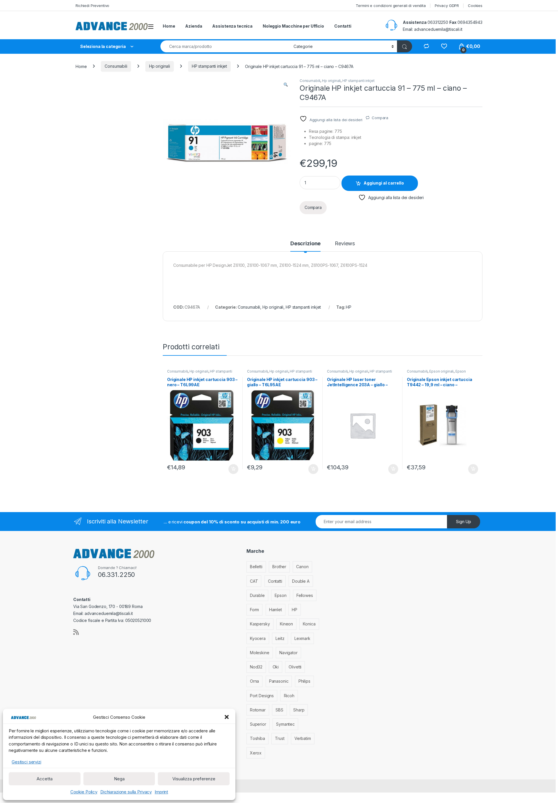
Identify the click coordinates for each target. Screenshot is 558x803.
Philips (304, 681)
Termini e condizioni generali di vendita (390, 5)
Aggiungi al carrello (384, 182)
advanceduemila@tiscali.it (438, 29)
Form (254, 609)
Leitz (280, 638)
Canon (302, 566)
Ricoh (289, 695)
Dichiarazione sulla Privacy (126, 792)
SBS (279, 709)
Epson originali (441, 371)
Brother (279, 566)
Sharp (298, 709)
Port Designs (262, 695)
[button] (227, 717)
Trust (279, 738)
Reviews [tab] (345, 243)
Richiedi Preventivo (92, 5)
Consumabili (116, 66)
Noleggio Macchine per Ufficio (293, 26)
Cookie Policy (83, 792)
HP (348, 307)
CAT (254, 581)
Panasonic (279, 681)
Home (169, 26)
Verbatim (302, 738)
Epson (280, 595)
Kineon (286, 623)
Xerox (256, 752)
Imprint (161, 792)
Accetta (45, 778)
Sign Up (463, 521)
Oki (276, 666)
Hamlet (275, 609)
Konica (309, 623)
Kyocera (258, 638)
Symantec (285, 724)
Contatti (342, 26)
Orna (254, 681)
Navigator (288, 652)
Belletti (256, 566)
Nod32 (256, 666)
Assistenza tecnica (232, 26)
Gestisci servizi (26, 762)
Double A (301, 581)
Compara (380, 117)
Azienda (193, 26)
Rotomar (258, 709)
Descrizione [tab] (305, 243)
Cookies (475, 5)
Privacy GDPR (447, 5)
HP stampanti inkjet (209, 66)
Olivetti (295, 666)
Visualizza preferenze (193, 778)
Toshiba (257, 738)
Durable (257, 595)
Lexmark (302, 638)
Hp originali (159, 66)
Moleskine (259, 652)
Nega (119, 778)
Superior (258, 724)
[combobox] (225, 46)
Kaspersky (260, 623)
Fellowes (304, 595)
